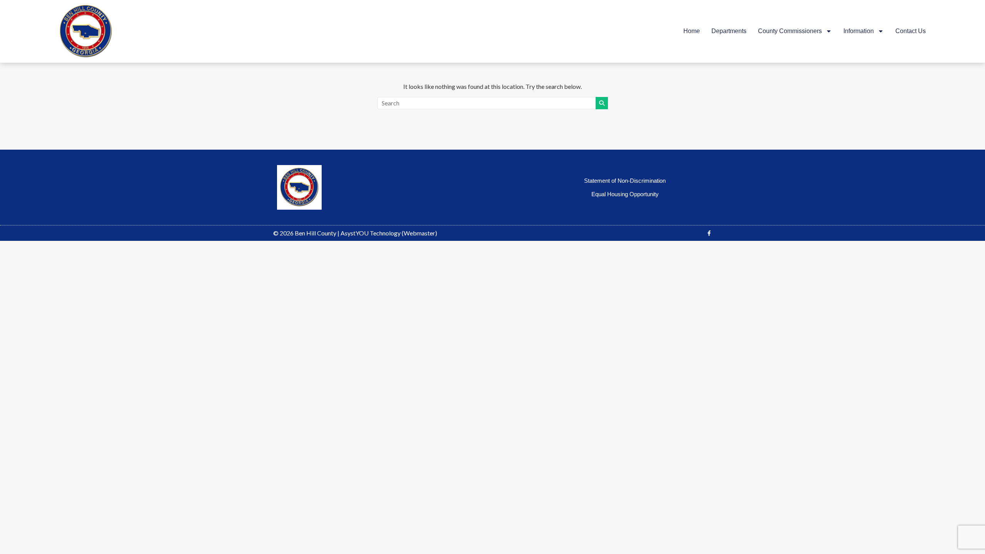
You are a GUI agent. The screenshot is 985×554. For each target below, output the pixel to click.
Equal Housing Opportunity (625, 194)
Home (691, 31)
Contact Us (910, 31)
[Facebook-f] (709, 233)
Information (858, 31)
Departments (728, 31)
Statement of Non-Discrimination (625, 180)
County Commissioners (790, 31)
